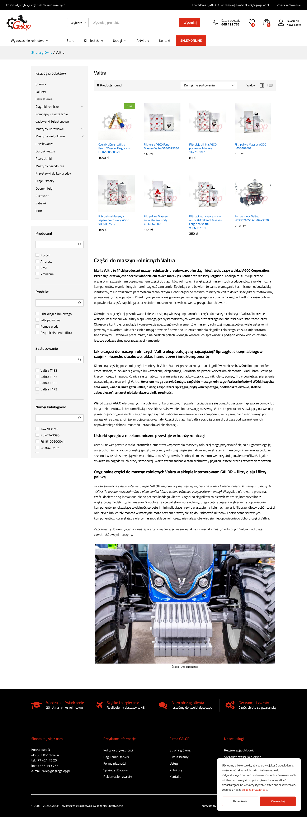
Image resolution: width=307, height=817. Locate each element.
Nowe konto (294, 24)
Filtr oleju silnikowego (56, 314)
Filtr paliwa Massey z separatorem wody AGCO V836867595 (113, 220)
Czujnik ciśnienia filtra (56, 332)
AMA (44, 268)
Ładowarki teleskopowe (52, 121)
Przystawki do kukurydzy (53, 173)
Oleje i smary (45, 181)
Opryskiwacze (45, 151)
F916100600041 (53, 441)
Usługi (174, 763)
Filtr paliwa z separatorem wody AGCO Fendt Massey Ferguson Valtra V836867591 (205, 222)
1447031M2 (49, 429)
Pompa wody (49, 326)
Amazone (47, 274)
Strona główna (180, 750)
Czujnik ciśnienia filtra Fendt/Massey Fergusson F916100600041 (114, 148)
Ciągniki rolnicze (47, 106)
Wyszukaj (190, 22)
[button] (151, 137)
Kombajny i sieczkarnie (52, 114)
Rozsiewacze (44, 144)
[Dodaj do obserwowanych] (125, 137)
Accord (45, 255)
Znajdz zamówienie (289, 5)
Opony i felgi (44, 188)
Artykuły (143, 40)
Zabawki (41, 203)
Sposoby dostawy (115, 770)
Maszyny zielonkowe (50, 136)
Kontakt (164, 40)
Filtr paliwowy (51, 320)
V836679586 (50, 448)
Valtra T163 (49, 383)
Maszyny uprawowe (50, 129)
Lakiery (41, 92)
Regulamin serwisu (117, 757)
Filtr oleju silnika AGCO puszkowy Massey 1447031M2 (203, 148)
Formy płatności (114, 763)
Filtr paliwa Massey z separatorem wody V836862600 (157, 220)
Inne (39, 210)
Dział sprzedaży (230, 20)
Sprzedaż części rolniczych (242, 757)
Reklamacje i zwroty (117, 776)
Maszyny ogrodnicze (50, 166)
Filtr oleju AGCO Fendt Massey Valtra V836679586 (161, 146)
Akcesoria (42, 196)
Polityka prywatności (118, 750)
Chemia (41, 84)
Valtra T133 (49, 370)
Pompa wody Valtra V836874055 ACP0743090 (252, 218)
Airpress (46, 261)
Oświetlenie (44, 99)
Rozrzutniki (44, 158)
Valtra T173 (49, 389)
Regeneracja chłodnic (239, 750)
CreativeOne (115, 805)
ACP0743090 (50, 435)
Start (70, 40)
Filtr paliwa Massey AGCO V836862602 (250, 146)
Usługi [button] (117, 40)
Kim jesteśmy (93, 40)
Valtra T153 (49, 377)
